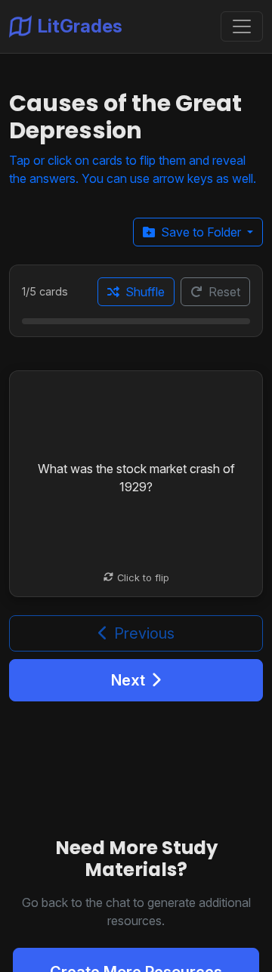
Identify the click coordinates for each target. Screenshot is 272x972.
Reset (224, 291)
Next (128, 680)
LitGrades (80, 26)
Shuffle (145, 291)
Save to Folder (202, 232)
